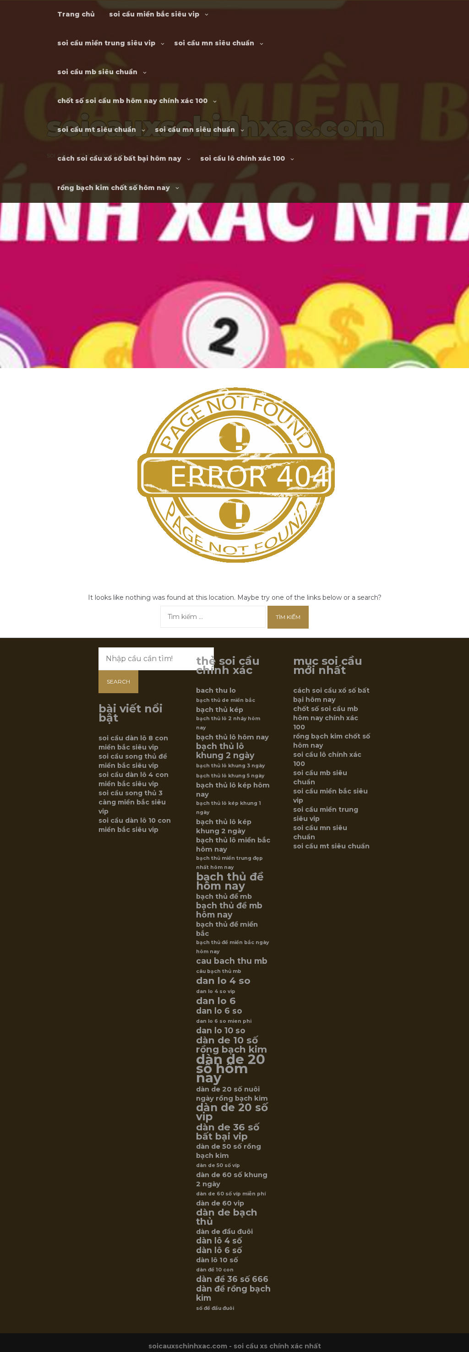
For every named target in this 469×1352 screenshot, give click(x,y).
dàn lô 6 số (219, 1250)
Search (118, 681)
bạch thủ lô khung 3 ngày (230, 766)
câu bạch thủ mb (218, 971)
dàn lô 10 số (217, 1260)
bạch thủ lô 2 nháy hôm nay (228, 723)
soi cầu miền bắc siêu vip (154, 14)
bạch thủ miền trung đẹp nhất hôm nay (229, 862)
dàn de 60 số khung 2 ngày (231, 1179)
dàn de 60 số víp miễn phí (231, 1194)
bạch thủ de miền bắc (225, 700)
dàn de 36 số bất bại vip (227, 1132)
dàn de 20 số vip (232, 1112)
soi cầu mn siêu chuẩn (214, 43)
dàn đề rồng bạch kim (233, 1293)
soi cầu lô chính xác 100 (242, 158)
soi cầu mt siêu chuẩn (96, 129)
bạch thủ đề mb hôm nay (229, 910)
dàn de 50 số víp (218, 1165)
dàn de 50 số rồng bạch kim (228, 1151)
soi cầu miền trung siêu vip (106, 43)
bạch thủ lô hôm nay (232, 737)
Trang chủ (76, 14)
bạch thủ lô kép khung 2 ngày (223, 826)
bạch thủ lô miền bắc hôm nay (233, 844)
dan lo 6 (216, 1000)
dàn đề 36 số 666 (232, 1279)
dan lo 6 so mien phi (223, 1021)
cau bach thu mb (231, 961)
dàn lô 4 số (219, 1240)
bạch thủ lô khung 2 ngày (225, 751)
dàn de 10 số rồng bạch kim (231, 1045)
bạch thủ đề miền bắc (227, 929)
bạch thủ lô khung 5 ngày (230, 776)
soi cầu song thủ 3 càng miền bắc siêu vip (132, 802)
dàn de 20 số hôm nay (230, 1068)
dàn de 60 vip (220, 1203)
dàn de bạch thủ (226, 1217)
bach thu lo (216, 690)
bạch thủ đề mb (224, 896)
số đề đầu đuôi (215, 1308)
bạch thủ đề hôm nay (230, 881)
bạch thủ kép (219, 710)
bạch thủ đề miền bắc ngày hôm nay (232, 947)
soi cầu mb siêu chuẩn (97, 72)
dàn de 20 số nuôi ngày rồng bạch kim (232, 1093)
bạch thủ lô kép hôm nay (233, 789)
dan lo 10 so (220, 1030)
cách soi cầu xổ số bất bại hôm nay (119, 158)
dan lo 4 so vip (215, 991)
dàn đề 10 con (215, 1270)
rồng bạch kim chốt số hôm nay (113, 188)
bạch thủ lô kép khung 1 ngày (228, 807)
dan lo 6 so (219, 1010)
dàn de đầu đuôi (224, 1231)
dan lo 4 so (223, 980)
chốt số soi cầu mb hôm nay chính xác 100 (132, 101)
